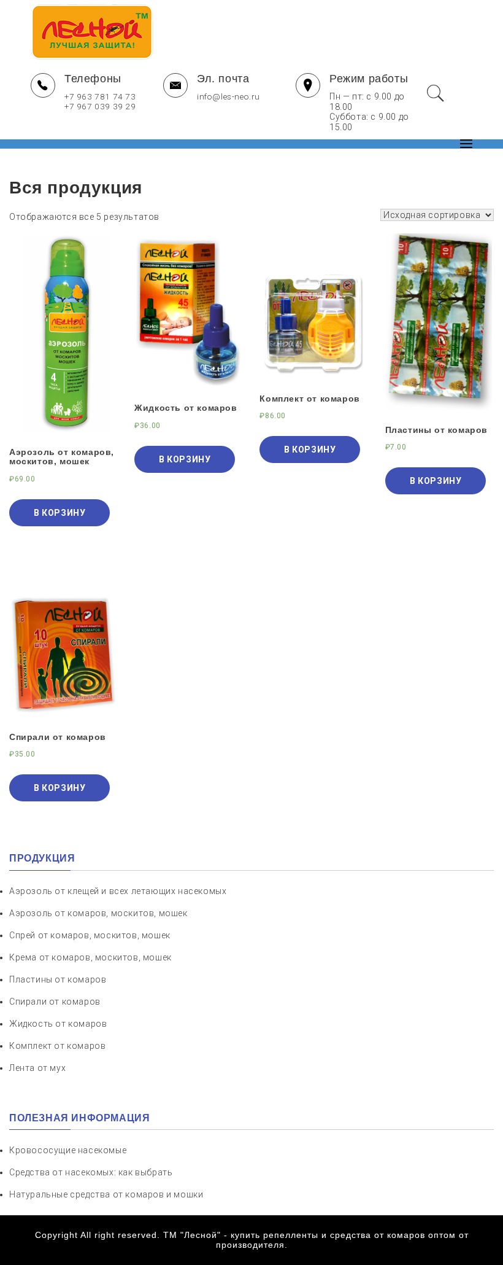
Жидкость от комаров (58, 1024)
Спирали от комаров (55, 1001)
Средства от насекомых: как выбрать (90, 1172)
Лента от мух (37, 1068)
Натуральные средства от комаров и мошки (106, 1194)
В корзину (59, 513)
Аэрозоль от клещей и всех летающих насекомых (117, 891)
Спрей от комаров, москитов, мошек (90, 935)
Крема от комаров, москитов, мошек (90, 957)
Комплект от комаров (57, 1046)
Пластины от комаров (57, 979)
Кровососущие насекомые (67, 1150)
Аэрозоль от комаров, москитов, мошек (98, 913)
